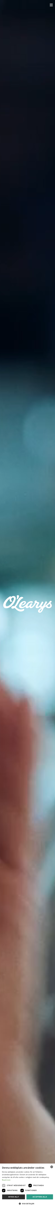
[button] (51, 5)
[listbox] (51, 1167)
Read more (6, 1180)
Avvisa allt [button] (13, 1197)
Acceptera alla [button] (40, 1197)
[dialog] (27, 1186)
